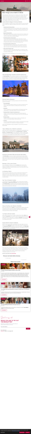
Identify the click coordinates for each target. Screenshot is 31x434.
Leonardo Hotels (13, 253)
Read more (4, 279)
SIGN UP (28, 328)
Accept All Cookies (22, 432)
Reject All (27, 432)
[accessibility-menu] (29, 217)
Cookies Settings (3, 432)
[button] (26, 1)
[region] (15, 431)
